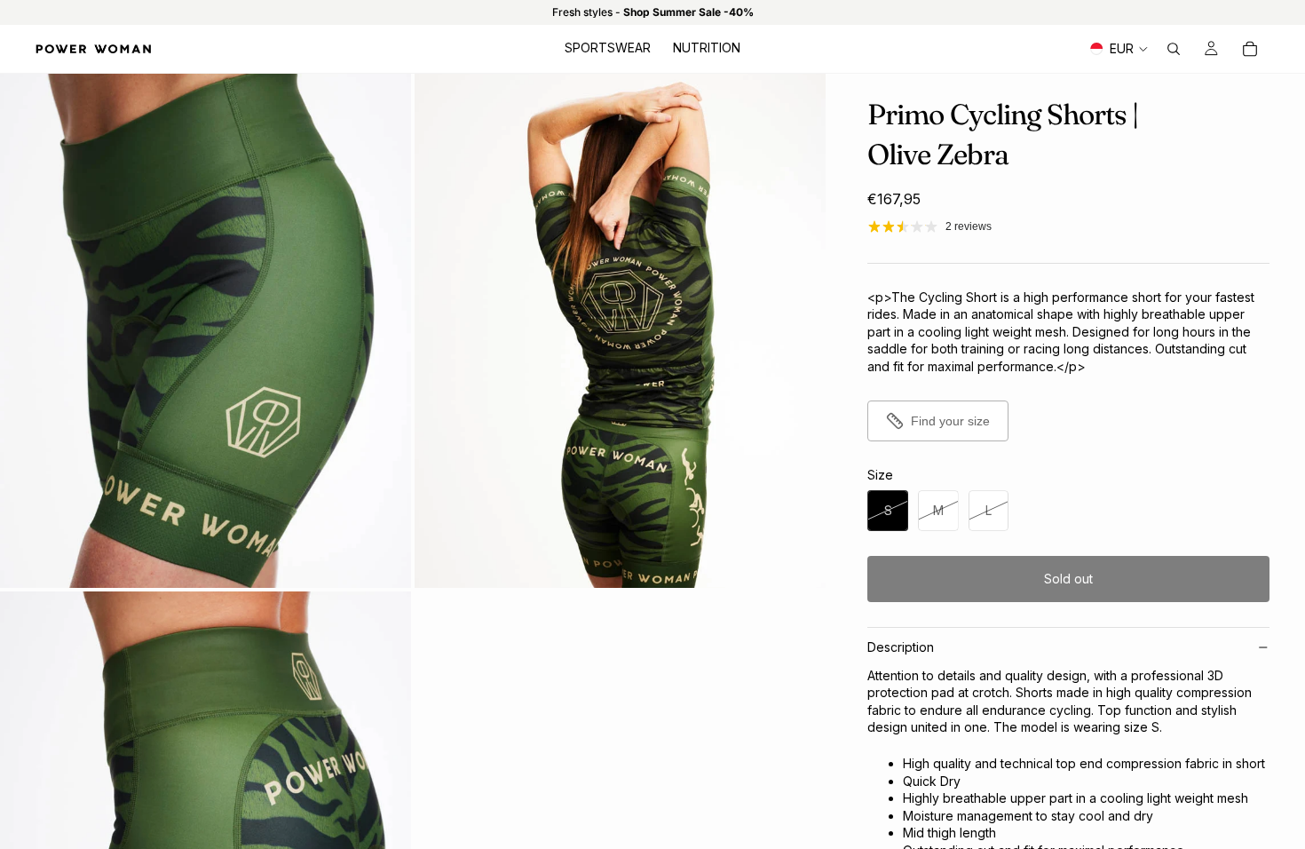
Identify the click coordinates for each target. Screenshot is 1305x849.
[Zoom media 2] (620, 331)
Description (900, 647)
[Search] (1173, 48)
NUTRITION (706, 47)
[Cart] (1249, 48)
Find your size (950, 421)
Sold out (1068, 578)
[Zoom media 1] (205, 331)
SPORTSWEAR (608, 47)
